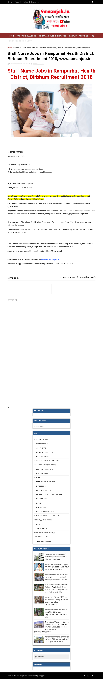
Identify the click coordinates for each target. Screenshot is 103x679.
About (17, 2)
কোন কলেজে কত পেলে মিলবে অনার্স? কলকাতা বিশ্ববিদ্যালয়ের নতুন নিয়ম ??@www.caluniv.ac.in (56, 556)
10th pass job (42, 440)
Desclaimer (35, 2)
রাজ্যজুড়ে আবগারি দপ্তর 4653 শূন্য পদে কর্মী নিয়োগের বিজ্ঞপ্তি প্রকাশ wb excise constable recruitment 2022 (56, 601)
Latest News (41, 499)
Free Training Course (45, 482)
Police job (41, 507)
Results (39, 524)
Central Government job (47, 461)
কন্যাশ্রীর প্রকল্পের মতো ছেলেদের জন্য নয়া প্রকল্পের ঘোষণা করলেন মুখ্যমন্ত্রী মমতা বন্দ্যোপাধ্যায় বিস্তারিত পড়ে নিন (56, 577)
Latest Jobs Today (44, 490)
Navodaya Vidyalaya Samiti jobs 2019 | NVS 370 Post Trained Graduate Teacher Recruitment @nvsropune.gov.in (51, 627)
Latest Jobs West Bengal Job (49, 494)
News (38, 503)
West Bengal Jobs (26, 36)
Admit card (41, 448)
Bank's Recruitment (45, 452)
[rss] (84, 676)
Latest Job (41, 486)
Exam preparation (44, 469)
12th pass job (42, 444)
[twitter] (92, 676)
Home (10, 2)
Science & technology (20, 41)
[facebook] (92, 2)
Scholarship (41, 528)
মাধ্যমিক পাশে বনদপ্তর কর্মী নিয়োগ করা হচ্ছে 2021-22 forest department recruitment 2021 (56, 613)
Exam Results (42, 473)
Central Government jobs (52, 36)
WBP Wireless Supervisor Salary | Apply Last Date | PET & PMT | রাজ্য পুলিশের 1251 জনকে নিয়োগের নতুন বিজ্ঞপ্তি (56, 588)
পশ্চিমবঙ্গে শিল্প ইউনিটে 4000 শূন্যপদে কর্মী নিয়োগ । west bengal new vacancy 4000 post (57, 566)
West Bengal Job (43, 541)
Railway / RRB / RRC (78, 36)
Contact (25, 2)
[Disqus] (51, 371)
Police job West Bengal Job (48, 516)
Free (38, 478)
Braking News (42, 456)
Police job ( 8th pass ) (45, 511)
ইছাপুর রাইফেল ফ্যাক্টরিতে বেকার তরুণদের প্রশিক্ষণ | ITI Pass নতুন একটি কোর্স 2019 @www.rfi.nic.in (57, 639)
